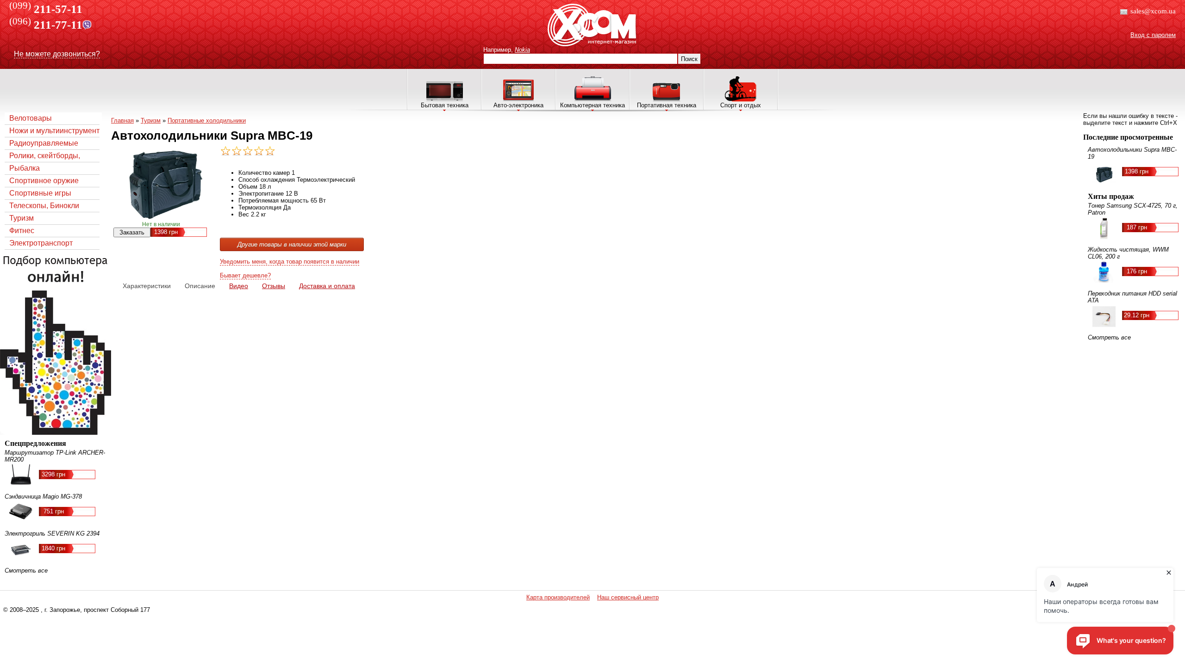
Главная (122, 120)
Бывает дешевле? (245, 275)
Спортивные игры (40, 193)
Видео (238, 286)
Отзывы (273, 286)
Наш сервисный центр (628, 597)
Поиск (689, 59)
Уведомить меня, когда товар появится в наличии (289, 261)
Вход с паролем (1153, 34)
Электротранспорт (41, 243)
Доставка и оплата (327, 286)
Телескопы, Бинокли (44, 206)
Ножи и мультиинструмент (54, 131)
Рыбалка (24, 168)
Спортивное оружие (44, 181)
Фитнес (21, 230)
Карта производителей (558, 597)
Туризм (21, 218)
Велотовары (30, 118)
